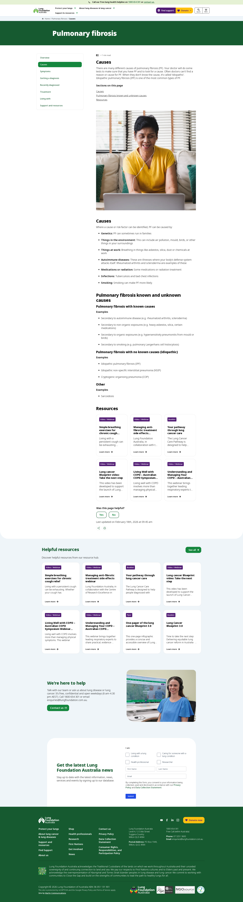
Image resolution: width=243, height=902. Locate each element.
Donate (185, 10)
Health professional (140, 762)
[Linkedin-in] (172, 820)
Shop (71, 828)
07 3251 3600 (180, 836)
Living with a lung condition (138, 755)
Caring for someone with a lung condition (174, 755)
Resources (101, 99)
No (114, 514)
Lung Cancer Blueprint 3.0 (174, 624)
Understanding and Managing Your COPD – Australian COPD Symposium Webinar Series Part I (179, 479)
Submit (131, 796)
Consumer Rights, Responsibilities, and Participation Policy (110, 850)
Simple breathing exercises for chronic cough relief (110, 431)
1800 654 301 (134, 2)
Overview (44, 57)
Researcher (167, 762)
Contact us (105, 828)
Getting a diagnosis (49, 78)
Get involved (76, 849)
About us (43, 855)
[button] (66, 8)
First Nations (76, 844)
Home (47, 18)
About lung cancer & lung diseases (49, 835)
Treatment (45, 91)
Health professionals (80, 833)
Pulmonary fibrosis (59, 18)
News (72, 854)
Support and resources (51, 105)
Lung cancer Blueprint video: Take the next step (111, 475)
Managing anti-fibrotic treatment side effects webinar (145, 431)
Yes (101, 514)
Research (74, 839)
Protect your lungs (48, 828)
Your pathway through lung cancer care (176, 430)
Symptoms (45, 71)
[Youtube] (161, 820)
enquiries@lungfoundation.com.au (187, 839)
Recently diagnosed (49, 85)
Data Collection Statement (148, 787)
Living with (45, 98)
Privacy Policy (106, 833)
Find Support (45, 850)
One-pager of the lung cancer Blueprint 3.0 (140, 624)
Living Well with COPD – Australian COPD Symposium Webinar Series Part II (145, 478)
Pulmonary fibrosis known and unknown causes (121, 95)
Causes (43, 64)
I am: (128, 748)
